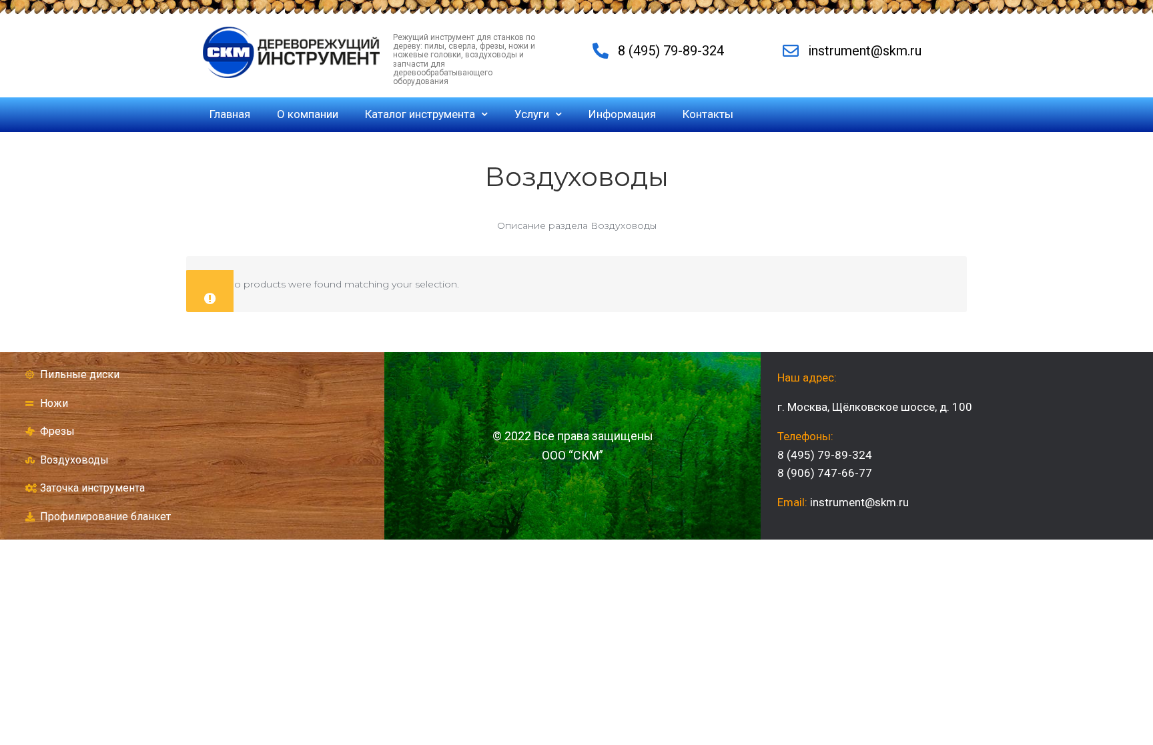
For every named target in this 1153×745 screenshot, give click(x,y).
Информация (622, 114)
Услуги (531, 114)
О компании (307, 114)
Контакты (708, 114)
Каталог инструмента (420, 114)
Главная (230, 114)
